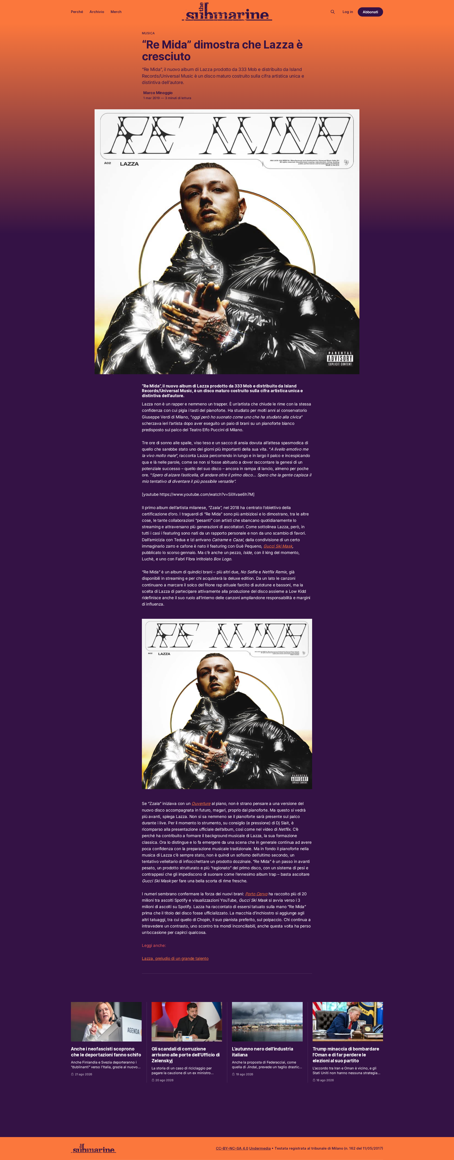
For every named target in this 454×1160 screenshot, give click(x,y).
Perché (77, 11)
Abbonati (370, 12)
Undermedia (260, 1148)
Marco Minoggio (158, 92)
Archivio (97, 11)
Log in (348, 11)
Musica (148, 33)
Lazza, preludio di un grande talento (175, 958)
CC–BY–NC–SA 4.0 (232, 1148)
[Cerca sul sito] (332, 12)
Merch (116, 11)
